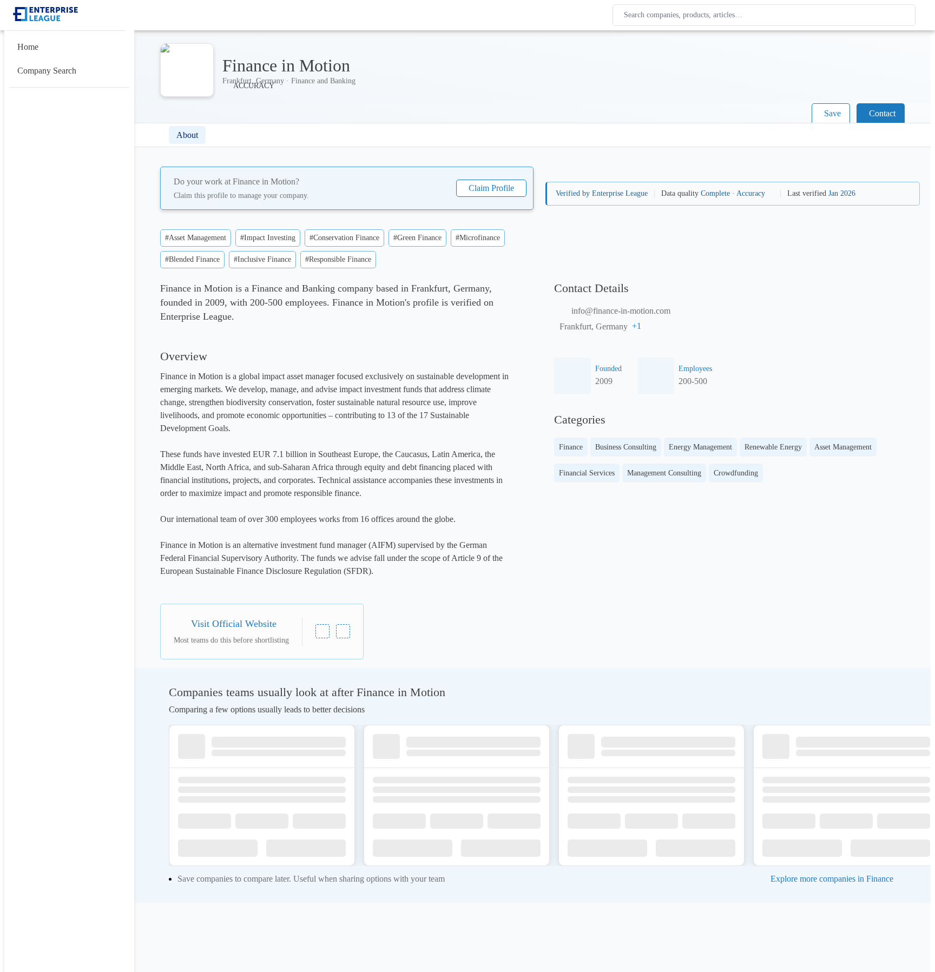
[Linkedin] (322, 631)
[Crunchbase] (343, 631)
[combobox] (766, 15)
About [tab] (187, 135)
